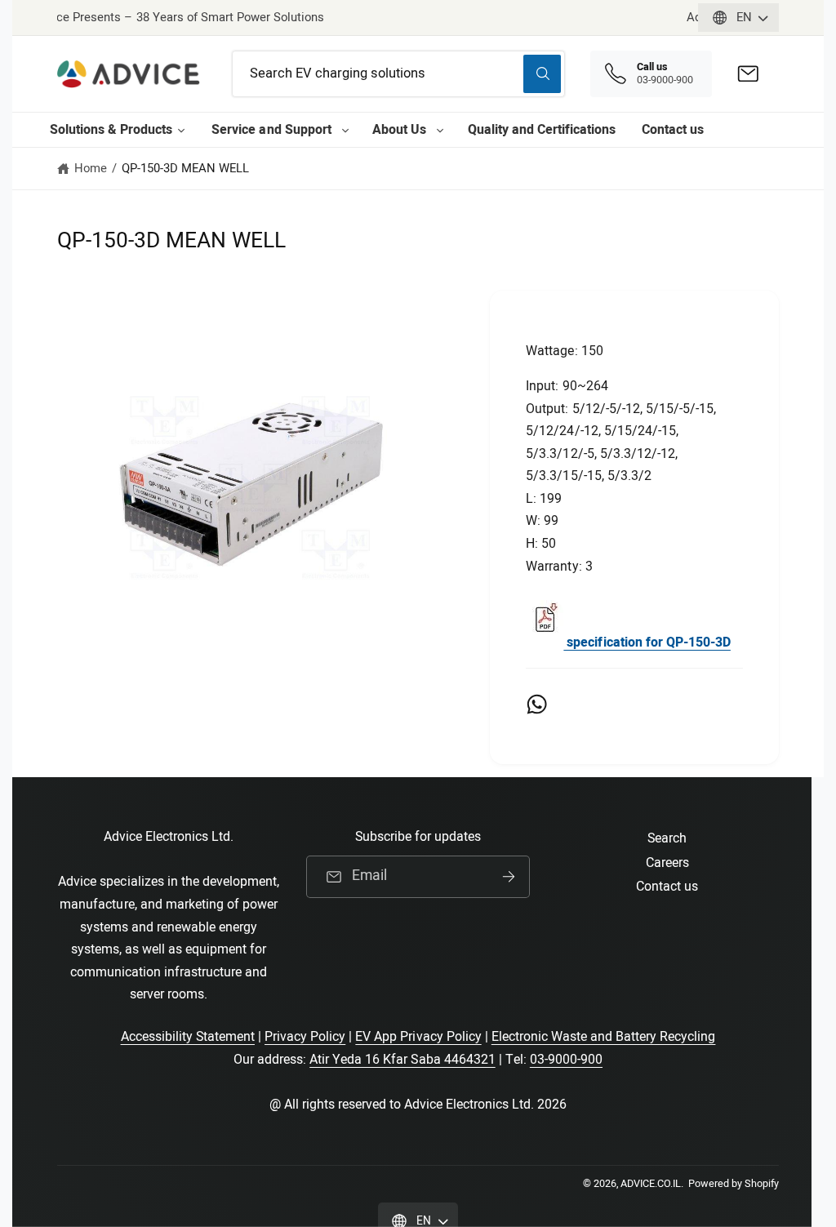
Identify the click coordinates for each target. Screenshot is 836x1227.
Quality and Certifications (542, 130)
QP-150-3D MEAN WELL (185, 168)
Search (667, 838)
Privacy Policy (305, 1037)
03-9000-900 (566, 1059)
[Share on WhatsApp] (537, 704)
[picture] (544, 642)
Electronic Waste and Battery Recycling (603, 1037)
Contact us (673, 130)
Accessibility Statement (188, 1037)
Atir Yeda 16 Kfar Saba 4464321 (402, 1059)
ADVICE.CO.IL (650, 1183)
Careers (667, 863)
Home (90, 168)
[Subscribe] (508, 877)
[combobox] (399, 74)
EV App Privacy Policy (418, 1037)
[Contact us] (748, 74)
